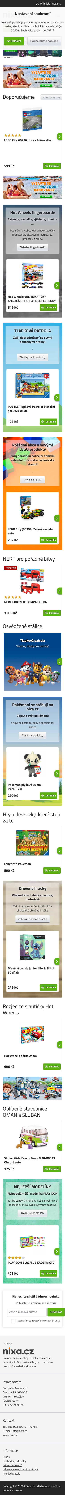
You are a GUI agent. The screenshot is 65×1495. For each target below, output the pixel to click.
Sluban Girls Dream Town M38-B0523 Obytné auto (29, 1160)
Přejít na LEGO (32, 480)
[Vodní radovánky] (32, 76)
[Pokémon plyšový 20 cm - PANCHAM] (32, 764)
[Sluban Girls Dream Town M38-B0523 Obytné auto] (32, 1137)
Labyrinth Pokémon (17, 863)
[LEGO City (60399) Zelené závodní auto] (32, 508)
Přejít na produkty (32, 735)
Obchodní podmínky (14, 1461)
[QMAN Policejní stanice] (32, 1088)
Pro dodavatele (11, 1473)
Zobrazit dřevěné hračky (32, 919)
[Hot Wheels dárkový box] (32, 1035)
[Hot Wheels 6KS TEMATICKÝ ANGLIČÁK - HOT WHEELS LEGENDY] (32, 276)
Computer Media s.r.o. (36, 1486)
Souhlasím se (39, 1320)
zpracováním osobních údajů (46, 1320)
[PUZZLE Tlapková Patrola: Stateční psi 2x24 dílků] (32, 386)
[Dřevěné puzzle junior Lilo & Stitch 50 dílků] (32, 948)
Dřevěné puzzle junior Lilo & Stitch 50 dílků (31, 970)
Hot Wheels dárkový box (20, 1055)
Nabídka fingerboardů (32, 247)
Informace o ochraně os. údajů (20, 1469)
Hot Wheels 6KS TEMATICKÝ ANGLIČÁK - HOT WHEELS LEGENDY (32, 298)
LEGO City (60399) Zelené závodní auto (31, 531)
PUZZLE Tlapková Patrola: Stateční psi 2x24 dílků (31, 408)
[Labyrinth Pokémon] (32, 843)
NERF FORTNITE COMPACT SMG (25, 602)
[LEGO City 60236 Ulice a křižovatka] (32, 119)
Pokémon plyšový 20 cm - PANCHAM (25, 786)
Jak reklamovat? (12, 1465)
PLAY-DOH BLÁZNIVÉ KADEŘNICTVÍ (31, 1262)
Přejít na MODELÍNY (32, 1213)
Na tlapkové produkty (32, 357)
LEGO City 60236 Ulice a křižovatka (27, 140)
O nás (6, 1457)
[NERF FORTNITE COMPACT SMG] (32, 581)
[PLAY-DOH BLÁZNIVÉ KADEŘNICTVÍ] (32, 1242)
